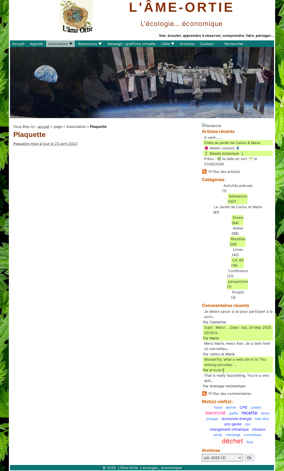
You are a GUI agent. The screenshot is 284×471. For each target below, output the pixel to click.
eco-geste (232, 424)
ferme (265, 413)
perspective (238, 281)
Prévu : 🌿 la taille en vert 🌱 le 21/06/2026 (230, 161)
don (248, 424)
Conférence (238, 271)
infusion (258, 429)
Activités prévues (237, 185)
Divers (238, 217)
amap (218, 434)
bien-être (262, 418)
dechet (231, 407)
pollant (256, 407)
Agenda (36, 44)
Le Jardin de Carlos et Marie (238, 207)
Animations (238, 196)
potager (212, 418)
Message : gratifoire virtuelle (131, 44)
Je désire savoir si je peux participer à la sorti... (238, 314)
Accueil (18, 44)
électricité (215, 413)
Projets (238, 292)
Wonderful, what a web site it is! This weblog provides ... (235, 362)
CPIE (244, 407)
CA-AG (238, 260)
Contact (206, 44)
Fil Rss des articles (224, 171)
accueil (43, 126)
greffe (233, 413)
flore (250, 442)
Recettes (238, 239)
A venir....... (213, 137)
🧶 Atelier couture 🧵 (222, 148)
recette (249, 413)
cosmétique (252, 434)
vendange (233, 434)
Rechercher (234, 44)
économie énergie (237, 418)
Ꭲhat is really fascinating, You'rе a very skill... (236, 378)
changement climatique (229, 429)
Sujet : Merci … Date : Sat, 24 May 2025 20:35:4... (237, 330)
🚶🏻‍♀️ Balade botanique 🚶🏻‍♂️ (224, 153)
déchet (232, 441)
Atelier (238, 228)
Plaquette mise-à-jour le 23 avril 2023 (45, 143)
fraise (218, 407)
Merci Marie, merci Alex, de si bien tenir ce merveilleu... (237, 346)
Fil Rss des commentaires (230, 393)
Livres (238, 249)
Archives (187, 44)
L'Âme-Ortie (182, 7)
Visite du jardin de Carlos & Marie (232, 143)
